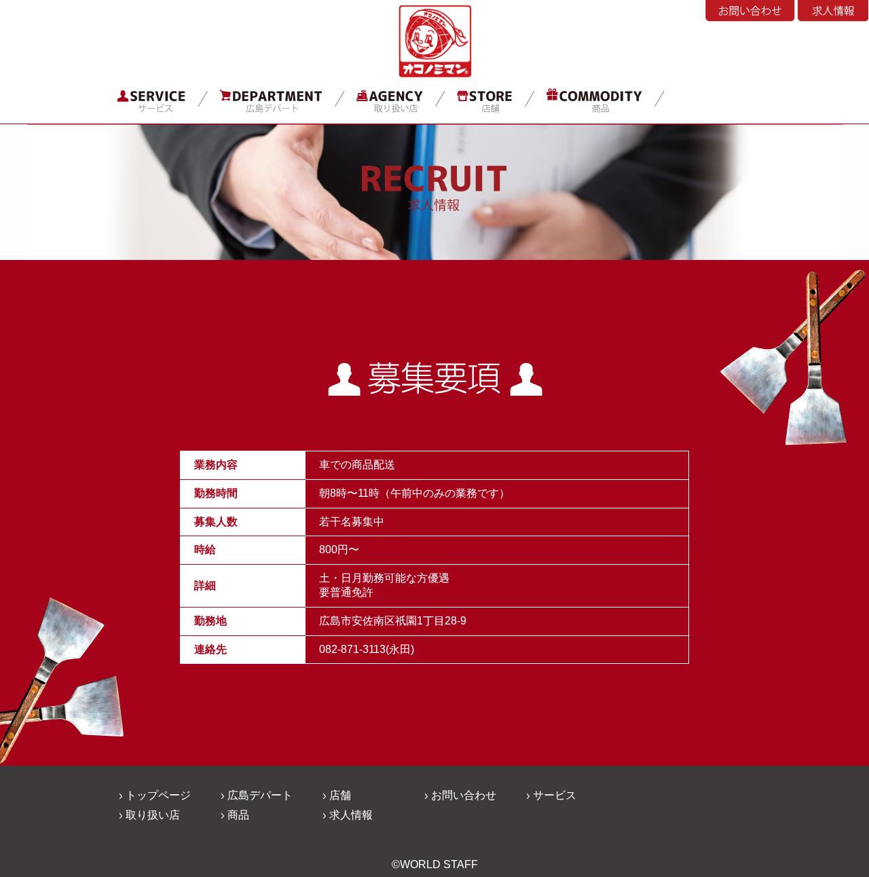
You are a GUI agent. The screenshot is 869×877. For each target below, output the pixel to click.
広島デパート (260, 795)
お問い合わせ (463, 795)
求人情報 (351, 815)
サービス (554, 795)
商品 (238, 815)
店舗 (340, 795)
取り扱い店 (153, 815)
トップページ (158, 795)
